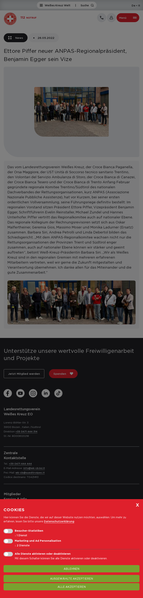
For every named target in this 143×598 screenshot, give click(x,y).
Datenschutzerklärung (59, 521)
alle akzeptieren (72, 586)
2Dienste (22, 545)
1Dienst (21, 535)
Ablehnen (71, 568)
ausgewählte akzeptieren (71, 578)
